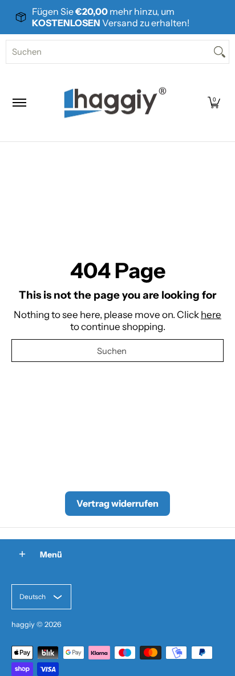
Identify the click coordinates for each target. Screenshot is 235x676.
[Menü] (18, 102)
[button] (214, 102)
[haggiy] (115, 103)
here (211, 314)
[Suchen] (219, 51)
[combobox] (108, 51)
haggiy (23, 624)
